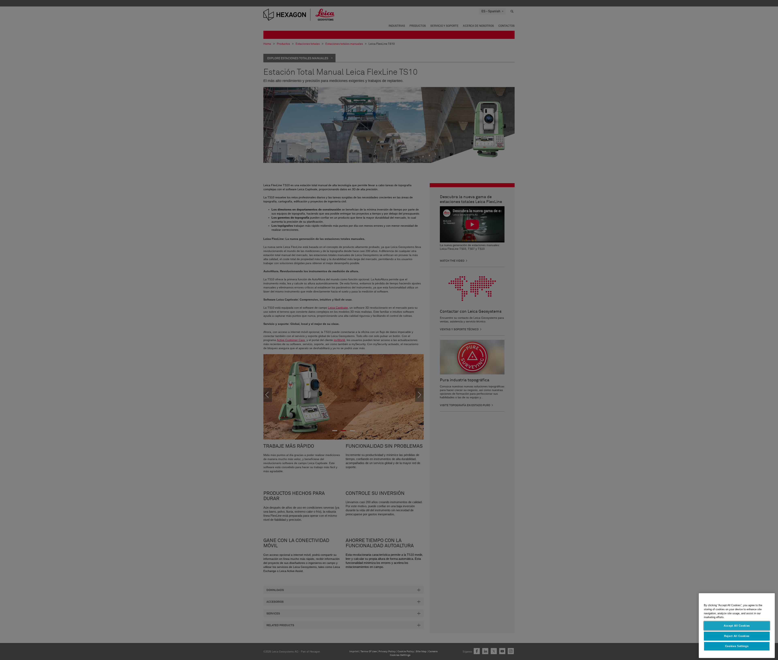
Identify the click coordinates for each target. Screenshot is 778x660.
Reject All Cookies (736, 635)
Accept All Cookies (737, 625)
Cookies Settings (737, 646)
